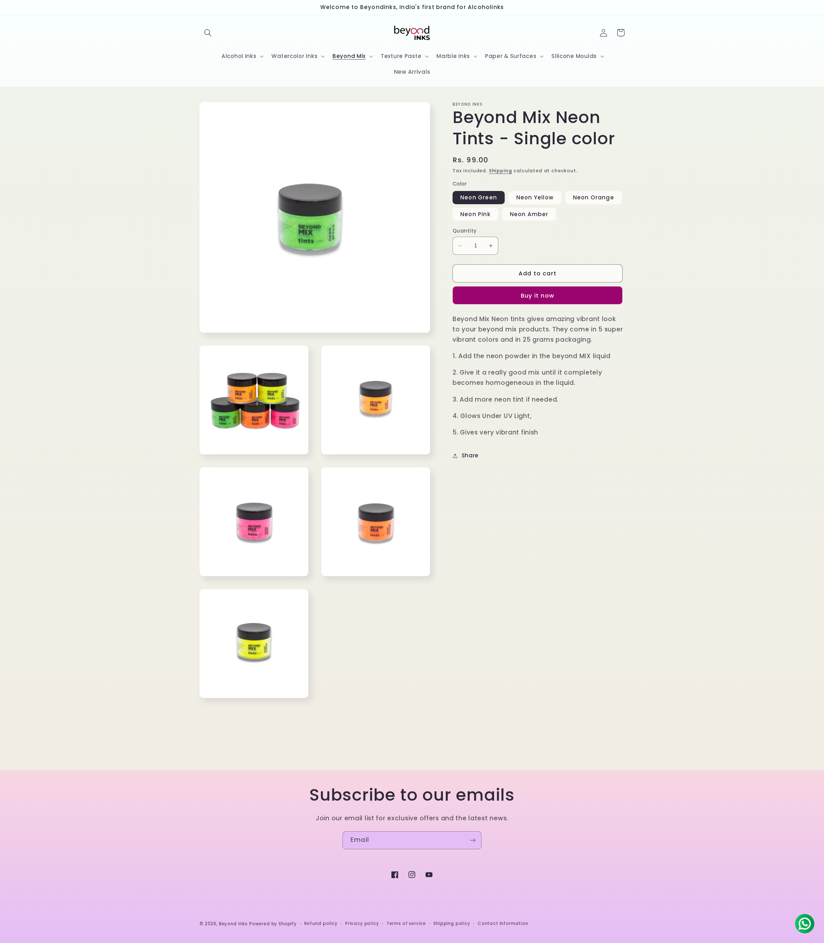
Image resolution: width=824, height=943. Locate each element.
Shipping (500, 170)
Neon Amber (529, 214)
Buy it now (537, 295)
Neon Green (478, 197)
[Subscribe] (472, 840)
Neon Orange (593, 197)
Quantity (465, 230)
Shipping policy (451, 923)
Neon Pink (475, 214)
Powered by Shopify (273, 924)
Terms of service (406, 923)
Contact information (503, 923)
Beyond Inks (233, 924)
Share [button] (470, 455)
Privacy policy (362, 923)
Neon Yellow (535, 197)
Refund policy (321, 923)
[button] (208, 32)
